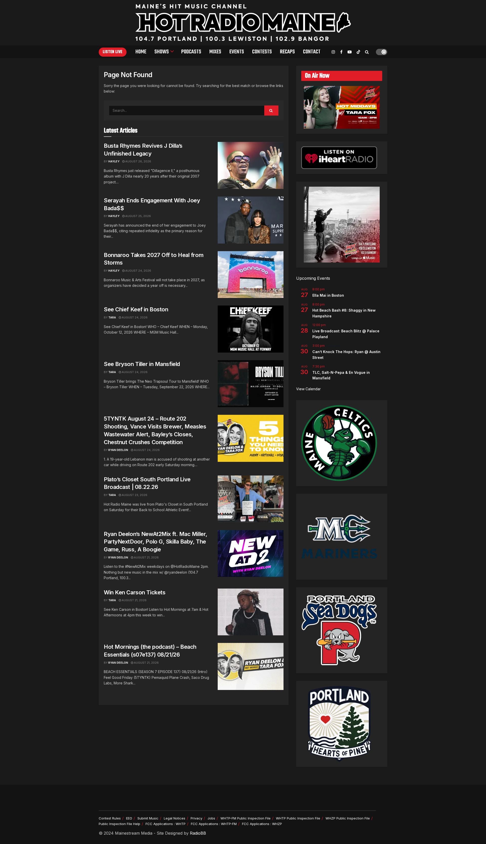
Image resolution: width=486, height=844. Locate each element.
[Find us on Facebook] (341, 52)
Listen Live (113, 52)
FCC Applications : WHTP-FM (214, 824)
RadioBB (198, 833)
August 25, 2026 (138, 216)
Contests (262, 52)
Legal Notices (174, 818)
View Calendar (308, 389)
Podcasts (191, 52)
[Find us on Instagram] (333, 52)
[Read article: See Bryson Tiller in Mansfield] (251, 383)
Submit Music (147, 818)
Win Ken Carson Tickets (134, 592)
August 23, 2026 (134, 495)
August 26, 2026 (138, 161)
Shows (161, 52)
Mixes (215, 52)
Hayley (113, 161)
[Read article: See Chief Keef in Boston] (251, 329)
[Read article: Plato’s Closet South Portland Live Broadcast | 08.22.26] (251, 499)
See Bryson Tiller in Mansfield (142, 364)
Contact (311, 52)
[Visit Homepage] (243, 23)
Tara (112, 317)
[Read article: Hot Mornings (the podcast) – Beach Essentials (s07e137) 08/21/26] (251, 666)
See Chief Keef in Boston (136, 309)
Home (140, 52)
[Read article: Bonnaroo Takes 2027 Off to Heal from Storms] (251, 274)
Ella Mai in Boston (328, 295)
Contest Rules (110, 818)
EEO (129, 818)
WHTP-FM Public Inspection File (245, 818)
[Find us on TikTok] (358, 52)
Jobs (211, 818)
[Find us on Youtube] (350, 52)
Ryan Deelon (118, 450)
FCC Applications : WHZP (262, 824)
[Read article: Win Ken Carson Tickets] (251, 612)
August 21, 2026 (146, 557)
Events (236, 52)
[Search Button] (367, 52)
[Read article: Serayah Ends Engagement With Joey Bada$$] (251, 220)
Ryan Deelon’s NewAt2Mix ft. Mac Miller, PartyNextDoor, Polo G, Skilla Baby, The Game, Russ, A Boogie (155, 542)
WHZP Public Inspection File (348, 818)
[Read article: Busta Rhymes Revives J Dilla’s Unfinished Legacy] (251, 165)
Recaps (287, 52)
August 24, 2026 (138, 270)
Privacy (196, 818)
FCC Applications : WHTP (166, 824)
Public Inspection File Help (119, 824)
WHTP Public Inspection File (298, 818)
